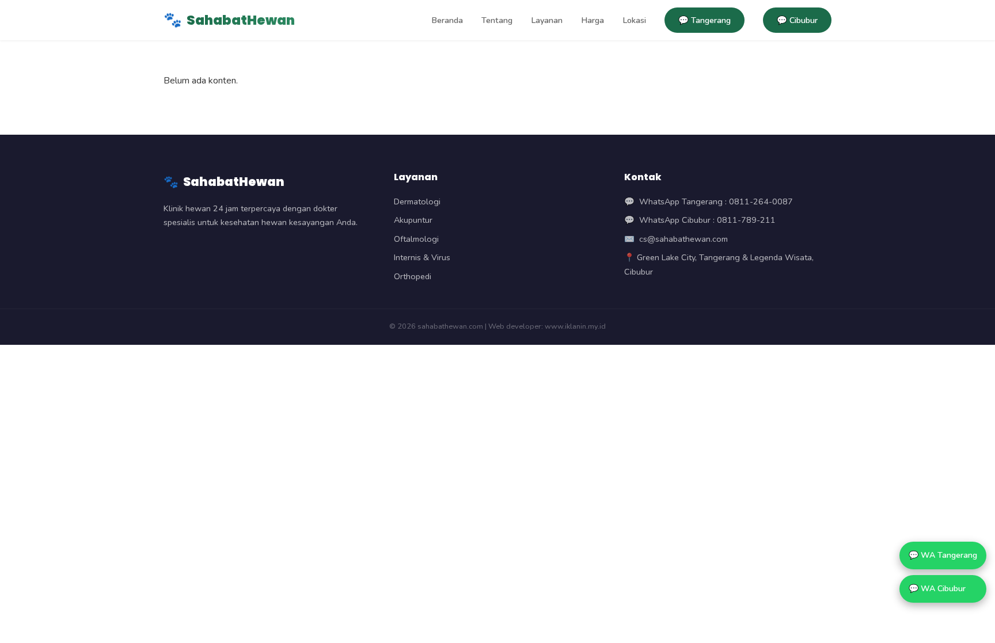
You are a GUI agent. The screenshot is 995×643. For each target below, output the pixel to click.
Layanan (547, 20)
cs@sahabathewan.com (683, 239)
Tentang (496, 20)
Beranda (447, 20)
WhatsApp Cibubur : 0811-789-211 (707, 220)
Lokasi (634, 20)
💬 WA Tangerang (943, 555)
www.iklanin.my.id (575, 326)
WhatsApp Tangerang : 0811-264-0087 (716, 201)
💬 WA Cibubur (937, 588)
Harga (592, 20)
